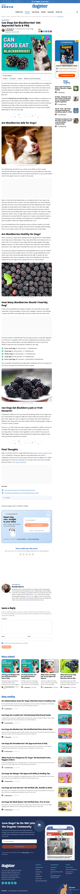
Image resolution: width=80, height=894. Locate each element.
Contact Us (53, 867)
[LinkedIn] (49, 31)
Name (3, 636)
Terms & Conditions (21, 539)
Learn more (60, 16)
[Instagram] (5, 7)
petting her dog (29, 596)
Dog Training (35, 12)
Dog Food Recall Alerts (41, 881)
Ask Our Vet (59, 12)
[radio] (20, 554)
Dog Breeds (51, 12)
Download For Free (68, 75)
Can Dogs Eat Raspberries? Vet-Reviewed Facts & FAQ (21, 493)
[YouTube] (10, 7)
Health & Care (19, 12)
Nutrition (27, 12)
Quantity (20, 78)
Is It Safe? (5, 78)
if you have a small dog (19, 462)
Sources (7, 498)
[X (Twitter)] (7, 7)
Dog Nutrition (5, 20)
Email (29, 636)
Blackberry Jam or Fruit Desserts (32, 78)
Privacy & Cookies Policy (33, 539)
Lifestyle (43, 12)
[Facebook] (2, 7)
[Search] (77, 12)
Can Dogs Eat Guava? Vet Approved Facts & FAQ (20, 490)
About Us (53, 869)
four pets (35, 594)
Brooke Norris (10, 29)
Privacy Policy (25, 852)
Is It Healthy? (12, 78)
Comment (4, 618)
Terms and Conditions (71, 869)
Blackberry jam (6, 427)
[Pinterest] (12, 7)
